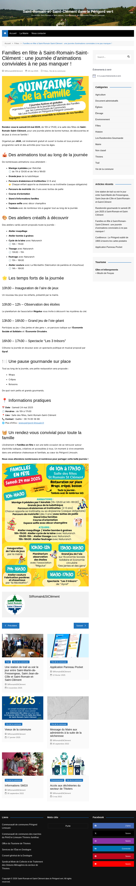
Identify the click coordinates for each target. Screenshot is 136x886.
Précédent (12, 625)
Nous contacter (39, 33)
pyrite (68, 826)
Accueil (12, 33)
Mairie (98, 144)
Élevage (99, 113)
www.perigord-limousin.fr (31, 423)
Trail (7, 662)
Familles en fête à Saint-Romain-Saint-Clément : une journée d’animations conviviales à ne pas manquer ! (111, 226)
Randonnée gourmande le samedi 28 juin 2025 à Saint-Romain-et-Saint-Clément (112, 211)
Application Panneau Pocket (66, 667)
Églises (98, 107)
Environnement (57, 780)
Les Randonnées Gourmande (109, 138)
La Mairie (24, 33)
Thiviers (99, 157)
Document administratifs (106, 101)
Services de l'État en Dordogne (16, 849)
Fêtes (45, 71)
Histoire (99, 132)
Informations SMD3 (16, 785)
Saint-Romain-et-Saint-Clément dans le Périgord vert (68, 11)
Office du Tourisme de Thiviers (16, 843)
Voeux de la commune (18, 729)
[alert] (113, 76)
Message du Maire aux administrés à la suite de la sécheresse (66, 732)
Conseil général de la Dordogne (17, 855)
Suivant (79, 625)
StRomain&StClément (14, 71)
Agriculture (100, 95)
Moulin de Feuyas (105, 273)
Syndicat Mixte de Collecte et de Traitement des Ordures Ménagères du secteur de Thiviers (22, 865)
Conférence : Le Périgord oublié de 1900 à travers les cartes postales (111, 239)
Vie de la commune (57, 71)
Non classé (100, 150)
